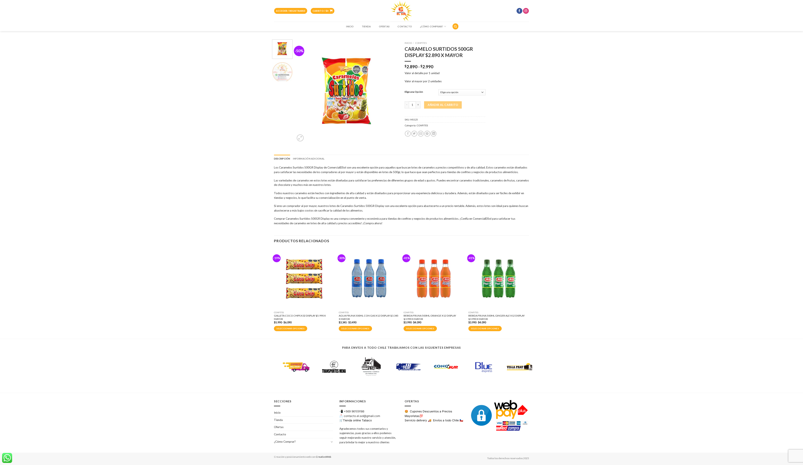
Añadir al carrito (443, 104)
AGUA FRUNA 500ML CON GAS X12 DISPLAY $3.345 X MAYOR (368, 317)
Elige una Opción (414, 92)
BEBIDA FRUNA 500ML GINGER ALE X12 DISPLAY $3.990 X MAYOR (496, 317)
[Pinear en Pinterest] (427, 134)
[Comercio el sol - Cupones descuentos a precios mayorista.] (401, 11)
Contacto (405, 26)
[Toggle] (331, 442)
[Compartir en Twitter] (414, 134)
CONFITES (421, 43)
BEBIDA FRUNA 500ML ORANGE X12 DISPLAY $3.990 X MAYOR (430, 317)
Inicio (350, 26)
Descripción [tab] (282, 158)
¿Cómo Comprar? (431, 26)
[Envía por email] (421, 134)
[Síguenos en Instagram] (526, 11)
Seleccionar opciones (290, 328)
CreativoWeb (323, 456)
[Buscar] (455, 26)
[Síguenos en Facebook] (519, 11)
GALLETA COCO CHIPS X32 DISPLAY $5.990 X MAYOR (300, 317)
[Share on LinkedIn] (433, 134)
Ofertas (384, 26)
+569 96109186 (354, 411)
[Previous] (302, 91)
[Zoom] (300, 137)
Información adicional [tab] (308, 158)
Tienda (366, 26)
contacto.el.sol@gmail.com (362, 416)
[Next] (391, 91)
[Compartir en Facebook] (408, 134)
